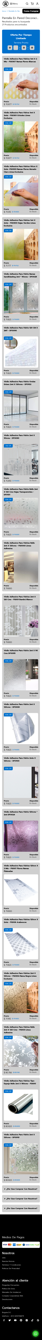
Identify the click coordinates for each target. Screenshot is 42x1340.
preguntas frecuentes (10, 1285)
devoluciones (7, 1299)
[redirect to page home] (6, 3)
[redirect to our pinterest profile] (21, 1320)
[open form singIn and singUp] (37, 4)
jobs (4, 1258)
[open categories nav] (14, 4)
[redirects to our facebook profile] (4, 1320)
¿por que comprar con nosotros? (21, 1189)
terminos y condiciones (11, 1265)
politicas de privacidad (11, 1268)
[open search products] (27, 4)
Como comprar (31, 11)
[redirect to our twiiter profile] (10, 1320)
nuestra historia (8, 1261)
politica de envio (8, 1288)
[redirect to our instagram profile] (27, 1320)
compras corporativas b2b (12, 1296)
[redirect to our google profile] (38, 1320)
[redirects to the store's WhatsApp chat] (35, 1334)
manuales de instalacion (11, 1292)
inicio (4, 11)
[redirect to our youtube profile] (15, 1320)
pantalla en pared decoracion (20, 11)
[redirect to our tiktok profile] (32, 1320)
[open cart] (32, 4)
